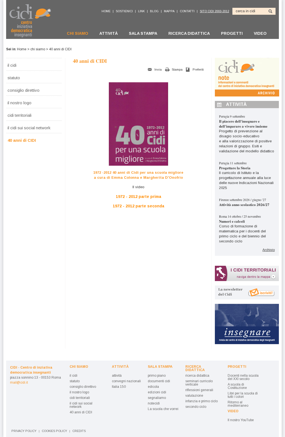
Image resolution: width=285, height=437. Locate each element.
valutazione (194, 396)
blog (154, 11)
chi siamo (77, 33)
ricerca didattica (189, 33)
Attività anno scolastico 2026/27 (244, 204)
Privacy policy (23, 431)
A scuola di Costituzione (237, 386)
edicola (153, 387)
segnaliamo (157, 398)
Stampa (177, 69)
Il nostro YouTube (241, 420)
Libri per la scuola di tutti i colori (243, 395)
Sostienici (124, 11)
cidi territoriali (19, 115)
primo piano (157, 376)
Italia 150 (119, 387)
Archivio (268, 250)
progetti (232, 33)
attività (108, 33)
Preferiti (198, 69)
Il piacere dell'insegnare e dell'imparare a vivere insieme (243, 123)
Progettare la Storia (234, 167)
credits (79, 431)
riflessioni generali (199, 390)
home (106, 11)
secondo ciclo (195, 407)
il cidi (12, 65)
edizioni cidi (157, 392)
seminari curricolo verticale (199, 382)
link (141, 11)
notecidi (154, 403)
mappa (169, 11)
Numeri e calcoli (232, 221)
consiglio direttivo (24, 90)
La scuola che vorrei (163, 409)
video (260, 33)
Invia (158, 69)
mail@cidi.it (19, 382)
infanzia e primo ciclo (201, 401)
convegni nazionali (126, 381)
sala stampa (143, 33)
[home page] (33, 20)
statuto (14, 77)
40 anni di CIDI (22, 140)
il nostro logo (19, 102)
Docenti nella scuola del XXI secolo (243, 377)
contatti (187, 11)
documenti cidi (159, 381)
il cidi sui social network (29, 127)
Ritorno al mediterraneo (238, 404)
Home (21, 49)
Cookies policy (54, 431)
